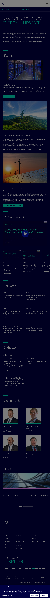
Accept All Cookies (34, 595)
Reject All (44, 595)
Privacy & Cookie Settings (6, 595)
